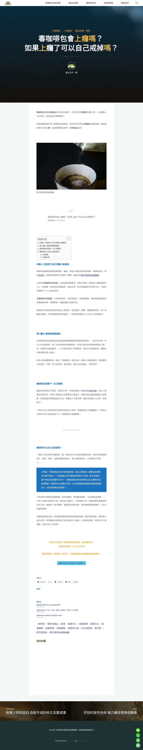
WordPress (82, 740)
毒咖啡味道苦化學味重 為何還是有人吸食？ (49, 615)
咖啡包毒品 (53, 623)
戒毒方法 (94, 623)
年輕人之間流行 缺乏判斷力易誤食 (52, 243)
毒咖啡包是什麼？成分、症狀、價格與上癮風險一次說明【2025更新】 (57, 610)
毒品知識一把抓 (82, 30)
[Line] (138, 730)
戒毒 (63, 623)
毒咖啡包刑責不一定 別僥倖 (50, 249)
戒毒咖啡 (83, 623)
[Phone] (138, 735)
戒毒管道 (50, 628)
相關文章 (46, 257)
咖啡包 (41, 623)
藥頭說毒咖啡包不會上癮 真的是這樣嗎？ (48, 605)
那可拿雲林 (41, 632)
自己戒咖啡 (87, 628)
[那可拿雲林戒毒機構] (8, 3)
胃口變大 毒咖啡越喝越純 (49, 246)
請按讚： (46, 255)
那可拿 (98, 628)
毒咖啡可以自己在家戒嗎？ (49, 252)
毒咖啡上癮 (73, 628)
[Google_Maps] (138, 740)
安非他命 (93, 391)
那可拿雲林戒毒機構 (90, 275)
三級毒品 (56, 30)
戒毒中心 (72, 623)
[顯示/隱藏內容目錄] (67, 238)
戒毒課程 (61, 628)
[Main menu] (136, 3)
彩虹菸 (41, 275)
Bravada (70, 740)
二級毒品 (68, 30)
